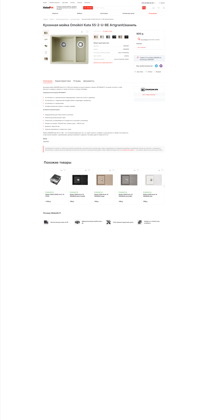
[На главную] (48, 7)
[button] (44, 186)
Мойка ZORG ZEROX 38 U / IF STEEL (54, 195)
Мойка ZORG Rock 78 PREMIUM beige (101, 195)
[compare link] (153, 7)
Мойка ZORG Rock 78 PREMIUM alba (150, 195)
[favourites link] (158, 7)
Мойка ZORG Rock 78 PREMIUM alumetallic (126, 195)
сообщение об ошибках (127, 150)
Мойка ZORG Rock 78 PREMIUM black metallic (77, 195)
